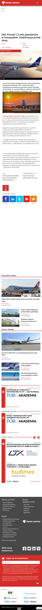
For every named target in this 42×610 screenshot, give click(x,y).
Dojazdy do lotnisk (8, 537)
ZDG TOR (26, 505)
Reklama (26, 510)
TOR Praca (6, 510)
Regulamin (27, 512)
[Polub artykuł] (6, 200)
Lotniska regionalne (9, 521)
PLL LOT (5, 527)
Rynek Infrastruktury (9, 504)
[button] (34, 440)
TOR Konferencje (29, 507)
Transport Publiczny (9, 506)
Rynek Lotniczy (7, 508)
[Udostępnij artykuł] (12, 200)
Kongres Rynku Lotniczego (11, 519)
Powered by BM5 (19, 607)
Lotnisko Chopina (8, 531)
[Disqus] (21, 248)
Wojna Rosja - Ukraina (9, 533)
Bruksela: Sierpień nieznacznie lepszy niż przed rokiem (28, 321)
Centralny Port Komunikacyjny (7, 524)
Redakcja (26, 508)
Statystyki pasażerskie (10, 535)
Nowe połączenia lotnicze (10, 529)
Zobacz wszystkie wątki (9, 540)
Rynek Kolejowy (7, 502)
